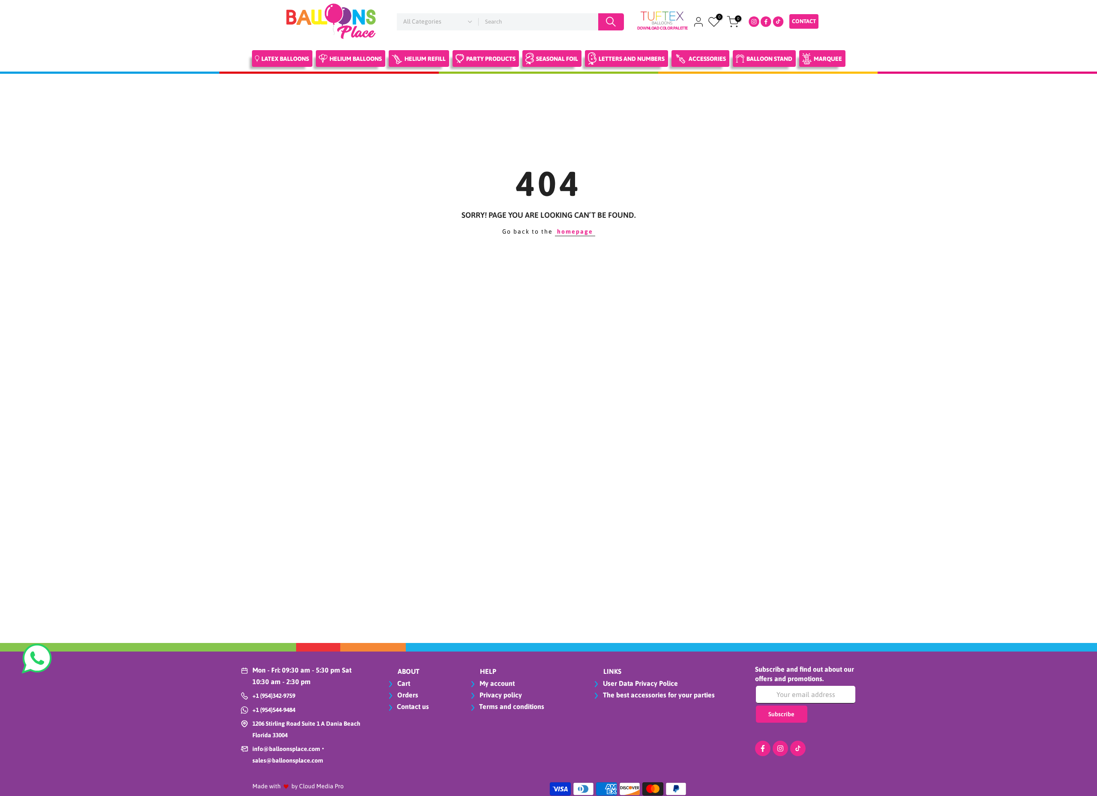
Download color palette (662, 28)
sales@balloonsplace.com (287, 760)
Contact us (413, 706)
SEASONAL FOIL (557, 58)
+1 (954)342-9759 (273, 695)
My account (496, 683)
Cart (403, 683)
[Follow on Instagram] (780, 748)
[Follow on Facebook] (762, 748)
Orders (407, 695)
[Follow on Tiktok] (798, 748)
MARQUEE (828, 58)
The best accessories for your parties (658, 695)
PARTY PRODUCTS (491, 58)
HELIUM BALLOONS (356, 58)
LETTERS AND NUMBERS (632, 58)
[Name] (611, 21)
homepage (575, 231)
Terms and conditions (511, 706)
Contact (804, 21)
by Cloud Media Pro (317, 786)
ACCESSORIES (707, 58)
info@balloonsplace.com (286, 748)
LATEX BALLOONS (285, 58)
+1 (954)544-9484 (273, 709)
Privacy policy (500, 695)
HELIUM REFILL (425, 58)
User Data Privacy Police (639, 683)
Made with (266, 786)
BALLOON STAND (769, 58)
